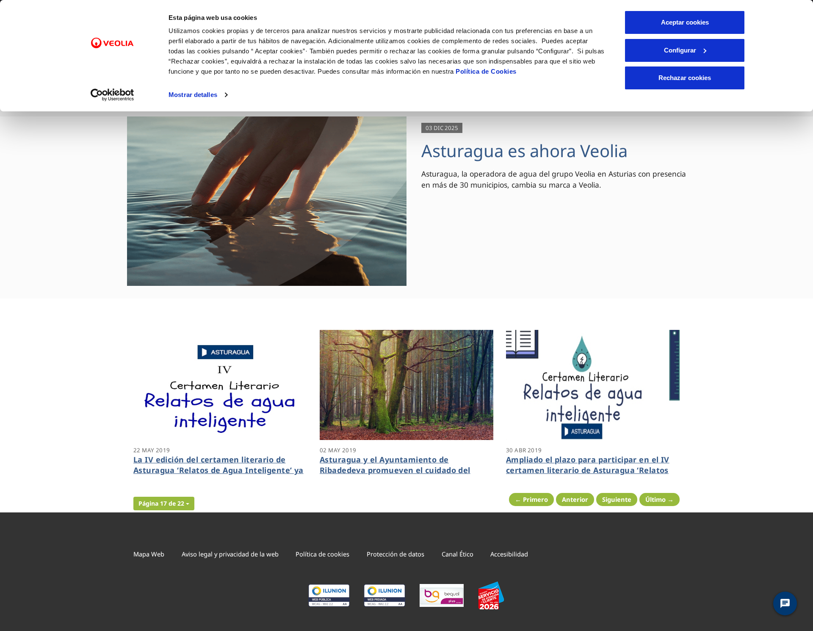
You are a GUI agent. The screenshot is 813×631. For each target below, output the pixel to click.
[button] (163, 503)
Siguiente (616, 499)
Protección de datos (395, 554)
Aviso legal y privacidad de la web (230, 554)
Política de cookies (322, 554)
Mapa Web (148, 554)
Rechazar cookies (684, 77)
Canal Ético (457, 554)
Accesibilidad (509, 554)
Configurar (680, 50)
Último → (659, 499)
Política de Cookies (486, 71)
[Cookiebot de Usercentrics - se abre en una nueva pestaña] (112, 95)
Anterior (575, 499)
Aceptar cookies (685, 22)
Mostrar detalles (193, 94)
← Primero (531, 499)
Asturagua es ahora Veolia (524, 150)
